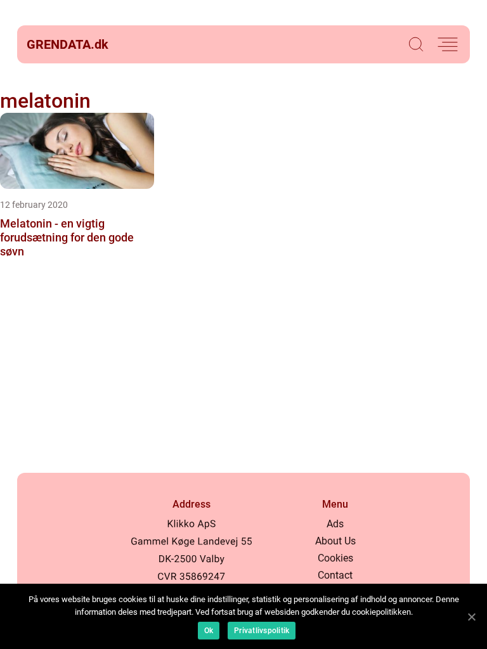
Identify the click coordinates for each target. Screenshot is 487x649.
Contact (335, 575)
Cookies (335, 558)
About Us (335, 541)
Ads (335, 524)
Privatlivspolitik (261, 630)
